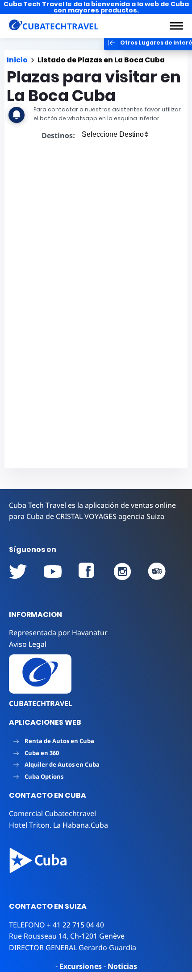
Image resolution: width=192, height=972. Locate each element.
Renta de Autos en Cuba (59, 741)
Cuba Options (44, 776)
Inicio (17, 60)
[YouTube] (18, 571)
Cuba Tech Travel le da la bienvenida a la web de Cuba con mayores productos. (96, 7)
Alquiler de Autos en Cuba (62, 764)
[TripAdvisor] (157, 571)
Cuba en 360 (42, 753)
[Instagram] (122, 571)
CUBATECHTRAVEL (40, 703)
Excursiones (80, 966)
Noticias (122, 966)
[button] (176, 26)
